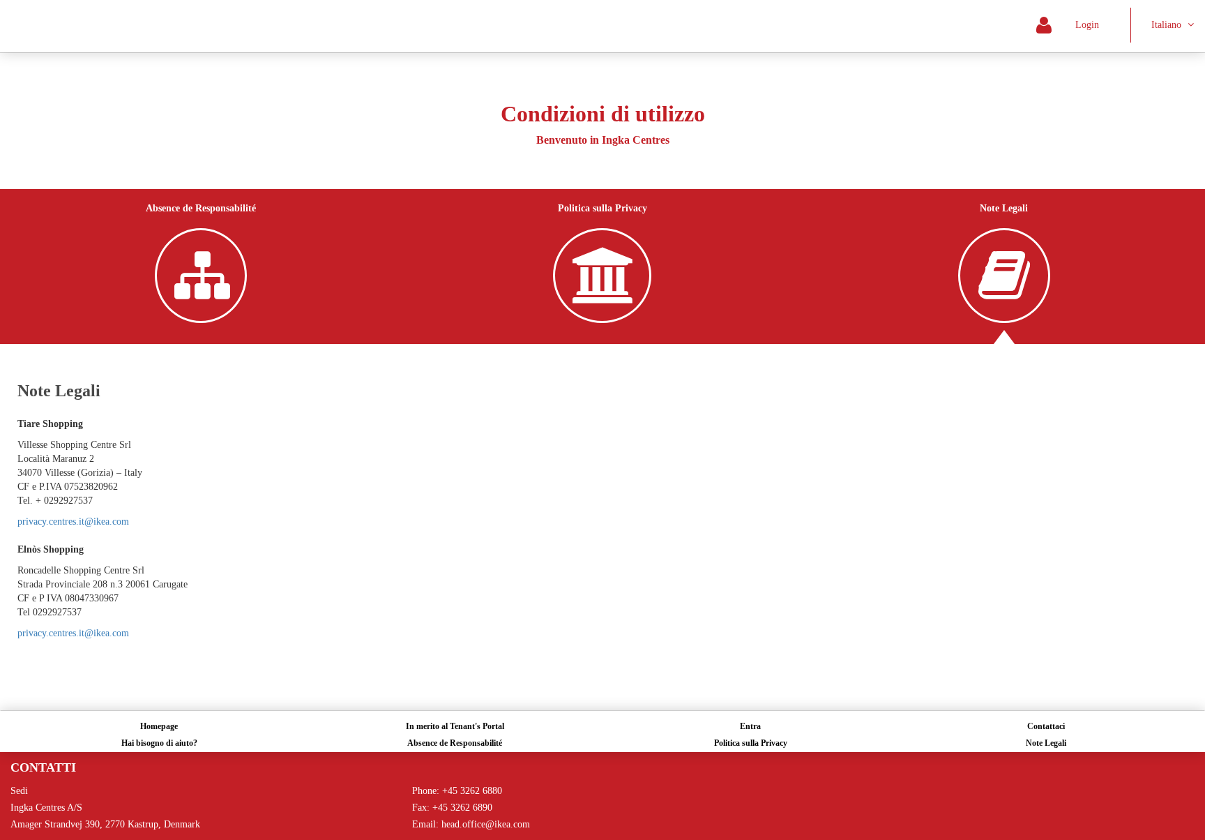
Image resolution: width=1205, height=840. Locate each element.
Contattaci (1046, 726)
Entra (750, 726)
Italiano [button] (1167, 25)
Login (1080, 25)
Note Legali (1046, 743)
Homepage (159, 726)
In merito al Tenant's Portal (455, 726)
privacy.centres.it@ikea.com (73, 521)
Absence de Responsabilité (454, 743)
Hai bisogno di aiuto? (159, 743)
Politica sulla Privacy (750, 743)
